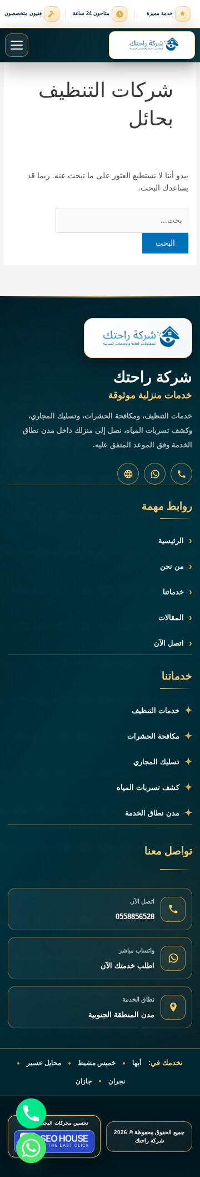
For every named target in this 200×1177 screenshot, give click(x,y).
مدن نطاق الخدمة (158, 813)
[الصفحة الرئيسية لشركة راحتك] (152, 45)
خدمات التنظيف (162, 710)
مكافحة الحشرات (159, 736)
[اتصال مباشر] (181, 474)
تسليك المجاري (162, 761)
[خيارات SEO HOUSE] (54, 1141)
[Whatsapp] (31, 1148)
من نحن (176, 566)
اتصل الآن (173, 643)
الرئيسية (175, 540)
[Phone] (31, 1113)
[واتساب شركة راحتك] (155, 474)
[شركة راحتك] (138, 338)
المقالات (175, 617)
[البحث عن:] (122, 220)
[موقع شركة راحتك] (128, 474)
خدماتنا (177, 592)
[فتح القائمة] (16, 45)
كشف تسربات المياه (154, 787)
